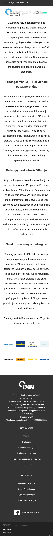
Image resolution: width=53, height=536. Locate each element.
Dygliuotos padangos (26, 495)
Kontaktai (26, 464)
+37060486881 (38, 404)
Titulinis (26, 436)
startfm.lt (7, 532)
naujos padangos (34, 244)
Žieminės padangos (26, 489)
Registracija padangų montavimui (27, 459)
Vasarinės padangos (26, 483)
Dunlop (21, 126)
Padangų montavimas (26, 453)
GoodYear (11, 126)
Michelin (42, 121)
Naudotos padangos (26, 447)
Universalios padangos (26, 500)
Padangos (26, 442)
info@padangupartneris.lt (18, 3)
